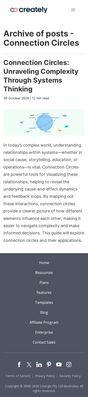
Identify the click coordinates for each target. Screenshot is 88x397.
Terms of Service (17, 376)
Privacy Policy (45, 376)
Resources (44, 272)
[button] (73, 10)
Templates (44, 302)
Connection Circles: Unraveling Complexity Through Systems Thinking (41, 75)
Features (44, 292)
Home (44, 262)
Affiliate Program (44, 322)
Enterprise (44, 332)
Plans (44, 282)
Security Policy (70, 376)
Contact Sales (44, 342)
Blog (44, 312)
